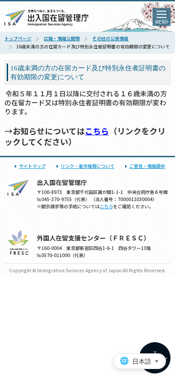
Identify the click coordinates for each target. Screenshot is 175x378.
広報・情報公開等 (62, 38)
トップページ (17, 38)
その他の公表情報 (110, 38)
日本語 (141, 361)
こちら (97, 131)
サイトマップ (32, 166)
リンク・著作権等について (87, 166)
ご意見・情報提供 (147, 166)
